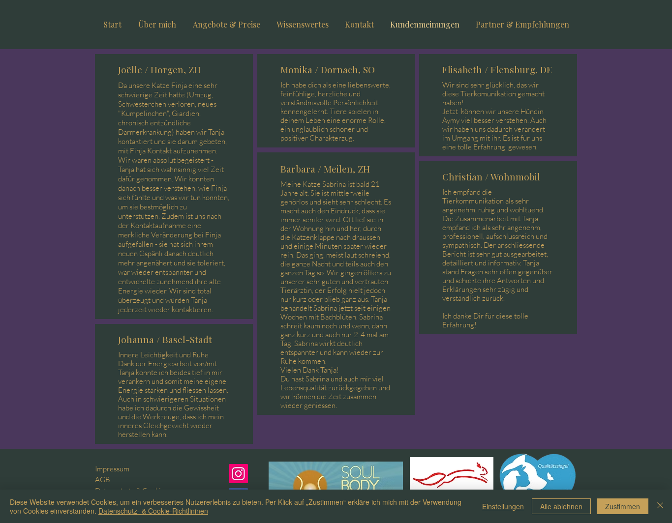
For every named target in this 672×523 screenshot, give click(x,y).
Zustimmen (622, 506)
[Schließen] (660, 506)
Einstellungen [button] (503, 506)
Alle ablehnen (561, 506)
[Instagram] (238, 473)
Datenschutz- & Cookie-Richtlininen (153, 511)
